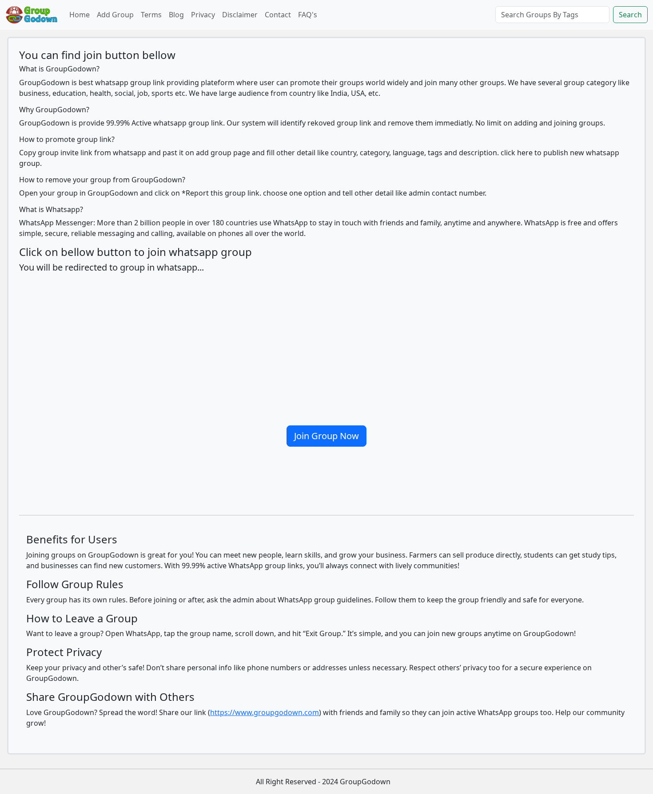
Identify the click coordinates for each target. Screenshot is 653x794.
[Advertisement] (326, 345)
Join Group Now (326, 436)
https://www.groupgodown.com (264, 712)
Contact (278, 15)
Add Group (115, 15)
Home (79, 15)
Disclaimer (240, 15)
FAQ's (307, 15)
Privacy (203, 15)
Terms (151, 15)
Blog (176, 15)
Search (630, 15)
